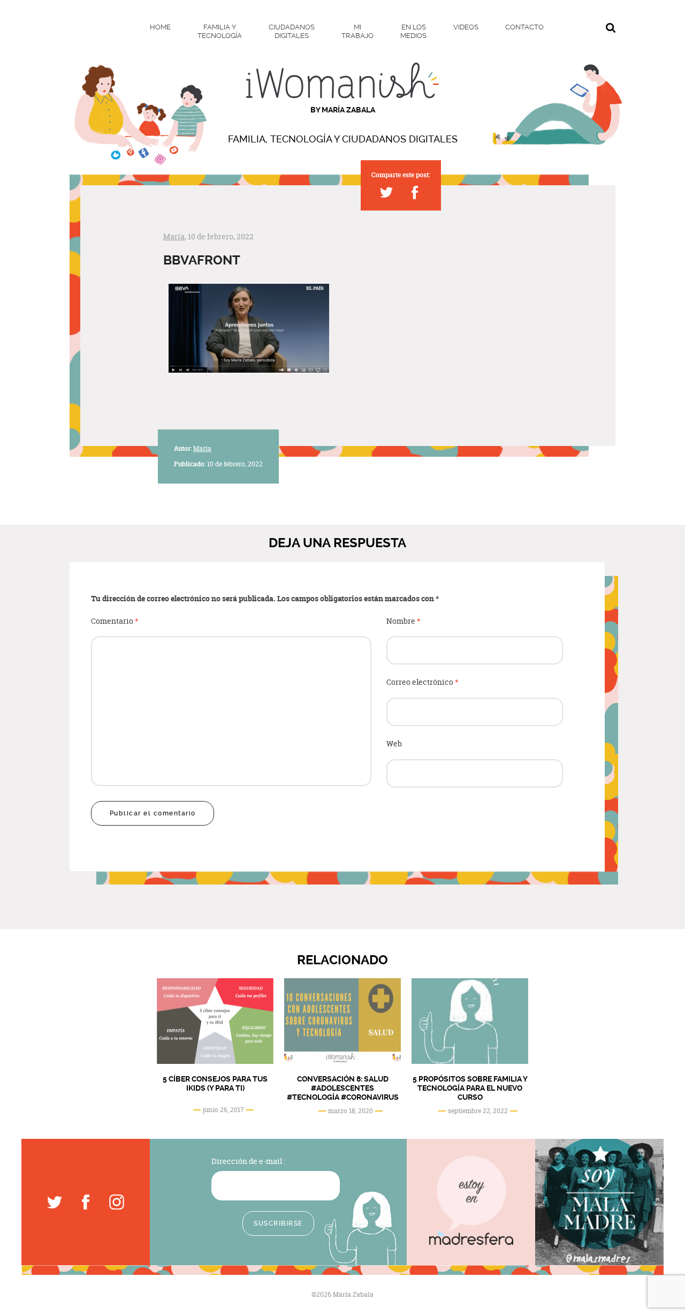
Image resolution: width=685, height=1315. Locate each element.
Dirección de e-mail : (248, 1161)
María (174, 236)
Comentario (115, 621)
